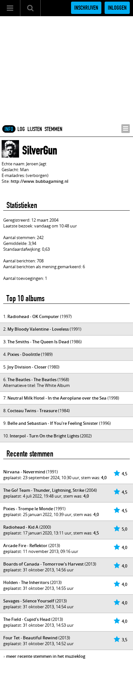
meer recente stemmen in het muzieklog (45, 656)
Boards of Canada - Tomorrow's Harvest (43, 564)
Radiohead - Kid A (20, 527)
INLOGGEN (117, 7)
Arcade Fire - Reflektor (25, 545)
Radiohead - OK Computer (33, 316)
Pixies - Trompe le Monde (28, 509)
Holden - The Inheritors (26, 582)
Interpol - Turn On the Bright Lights (44, 436)
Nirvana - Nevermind (24, 472)
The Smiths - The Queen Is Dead (38, 342)
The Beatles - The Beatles (31, 379)
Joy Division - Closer (27, 367)
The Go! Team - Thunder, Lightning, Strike (43, 490)
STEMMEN (53, 129)
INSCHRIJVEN (86, 7)
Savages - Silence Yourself (28, 601)
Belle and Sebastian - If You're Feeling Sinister (52, 423)
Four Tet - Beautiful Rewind (30, 638)
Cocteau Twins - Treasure (32, 410)
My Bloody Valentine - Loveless (38, 329)
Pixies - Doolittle (23, 354)
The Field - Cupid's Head (26, 619)
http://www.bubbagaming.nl (39, 181)
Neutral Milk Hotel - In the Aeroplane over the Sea (57, 398)
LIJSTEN (34, 129)
